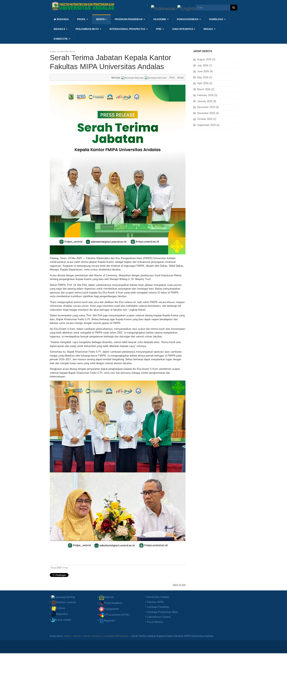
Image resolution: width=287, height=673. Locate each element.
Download (216, 19)
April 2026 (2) (204, 83)
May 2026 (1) (204, 77)
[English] (186, 8)
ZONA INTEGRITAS (182, 29)
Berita (100, 19)
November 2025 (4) (208, 113)
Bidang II (59, 29)
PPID (159, 29)
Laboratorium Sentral (158, 616)
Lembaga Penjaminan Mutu (162, 612)
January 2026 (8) (206, 101)
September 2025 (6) (208, 125)
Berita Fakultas (92, 636)
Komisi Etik (61, 38)
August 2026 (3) (206, 59)
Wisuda (208, 29)
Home (67, 636)
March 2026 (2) (205, 89)
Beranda (63, 19)
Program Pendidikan (129, 19)
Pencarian (233, 8)
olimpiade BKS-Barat (116, 636)
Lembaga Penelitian (158, 606)
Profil (81, 19)
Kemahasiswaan (188, 19)
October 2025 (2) (206, 119)
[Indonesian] (164, 8)
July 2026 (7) (204, 65)
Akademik (160, 19)
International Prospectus (128, 29)
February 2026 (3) (207, 95)
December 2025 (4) (208, 107)
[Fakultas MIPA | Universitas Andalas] (83, 6)
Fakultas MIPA (155, 602)
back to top (179, 584)
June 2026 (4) (205, 71)
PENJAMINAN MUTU (87, 29)
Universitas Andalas (158, 596)
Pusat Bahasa (155, 621)
